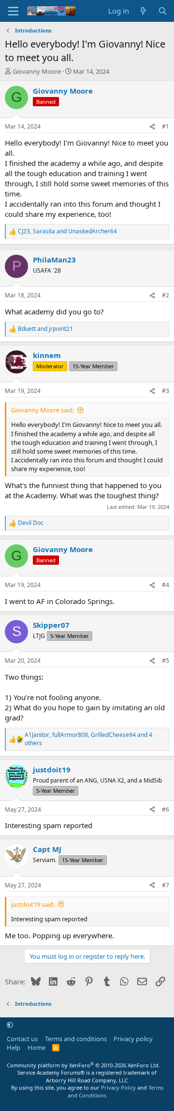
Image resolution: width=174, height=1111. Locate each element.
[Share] (152, 126)
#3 (165, 391)
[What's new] (143, 11)
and (45, 329)
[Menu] (13, 11)
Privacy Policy (118, 1087)
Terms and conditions (76, 1038)
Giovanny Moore (37, 71)
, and (67, 231)
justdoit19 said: (33, 904)
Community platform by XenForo (83, 1065)
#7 (165, 885)
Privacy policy (133, 1038)
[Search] (162, 11)
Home (36, 1047)
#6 (165, 809)
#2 (165, 295)
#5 (165, 660)
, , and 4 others (88, 739)
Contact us (22, 1038)
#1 (165, 126)
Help (13, 1047)
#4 (165, 585)
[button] (10, 1024)
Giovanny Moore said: (42, 410)
